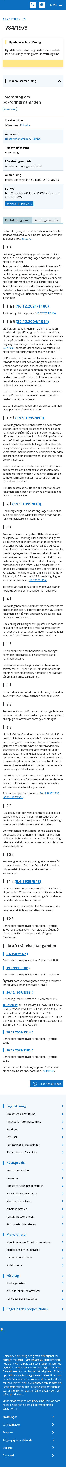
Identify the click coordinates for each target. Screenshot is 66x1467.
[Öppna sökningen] (33, 5)
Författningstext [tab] (17, 220)
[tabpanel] (33, 651)
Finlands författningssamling (23, 1121)
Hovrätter (12, 1178)
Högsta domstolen (17, 1170)
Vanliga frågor (11, 1424)
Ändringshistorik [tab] (46, 220)
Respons (8, 1432)
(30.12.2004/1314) (32, 321)
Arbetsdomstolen (16, 1209)
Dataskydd (9, 1455)
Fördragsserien (15, 1283)
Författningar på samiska (21, 1152)
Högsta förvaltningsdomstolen (24, 1186)
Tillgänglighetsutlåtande (17, 1440)
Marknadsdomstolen (18, 1201)
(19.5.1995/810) (29, 417)
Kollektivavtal (14, 1265)
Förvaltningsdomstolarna (21, 1193)
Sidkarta (7, 1448)
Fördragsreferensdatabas (21, 1298)
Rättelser (11, 1137)
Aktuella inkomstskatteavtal (23, 1291)
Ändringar (12, 1129)
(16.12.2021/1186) (32, 306)
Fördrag (12, 1275)
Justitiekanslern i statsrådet (23, 1250)
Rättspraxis (15, 1162)
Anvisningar (10, 1417)
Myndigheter (16, 1234)
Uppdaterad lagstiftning (20, 1114)
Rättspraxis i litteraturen (21, 1224)
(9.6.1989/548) (28, 881)
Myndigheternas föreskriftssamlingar (29, 1242)
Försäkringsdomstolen (20, 1216)
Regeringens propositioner (27, 1309)
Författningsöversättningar (23, 1144)
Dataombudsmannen (19, 1257)
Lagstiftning (15, 19)
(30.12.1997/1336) (13, 797)
